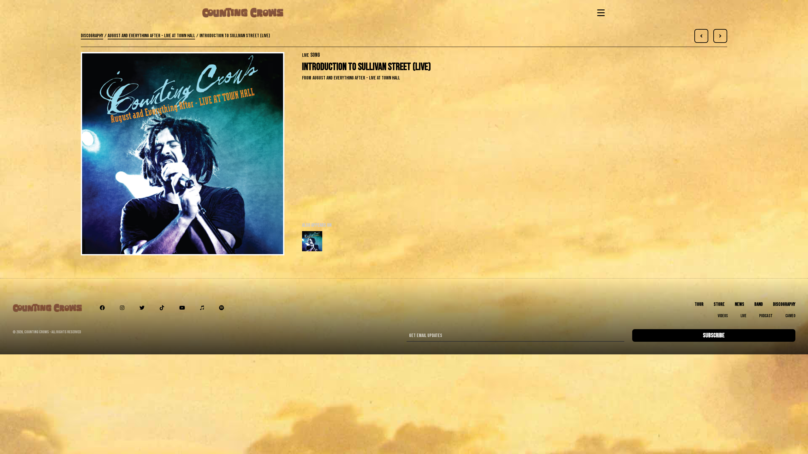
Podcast (766, 315)
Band (758, 304)
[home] (242, 13)
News (739, 304)
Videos (723, 315)
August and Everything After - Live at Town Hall (151, 36)
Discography (92, 36)
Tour (699, 304)
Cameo (790, 315)
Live (743, 315)
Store (719, 304)
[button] (599, 12)
